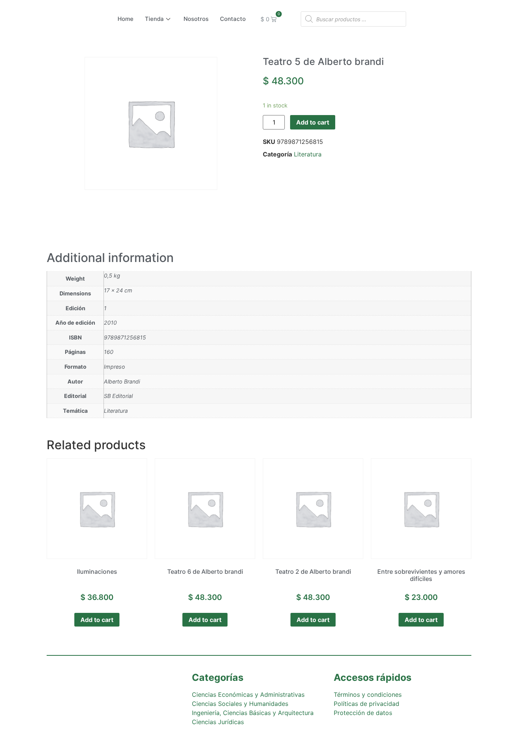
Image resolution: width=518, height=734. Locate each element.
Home (125, 18)
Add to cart (312, 122)
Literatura (308, 154)
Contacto (233, 18)
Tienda (154, 18)
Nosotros (196, 18)
